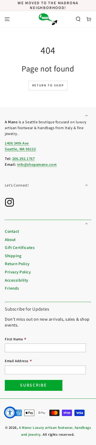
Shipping (13, 255)
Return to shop (48, 85)
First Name (16, 339)
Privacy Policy (18, 271)
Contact (12, 231)
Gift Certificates (20, 247)
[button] (78, 19)
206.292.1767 (23, 158)
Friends (12, 288)
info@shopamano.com (37, 164)
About (10, 239)
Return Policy (17, 263)
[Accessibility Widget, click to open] (10, 412)
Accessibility (16, 280)
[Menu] (7, 19)
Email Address (18, 361)
